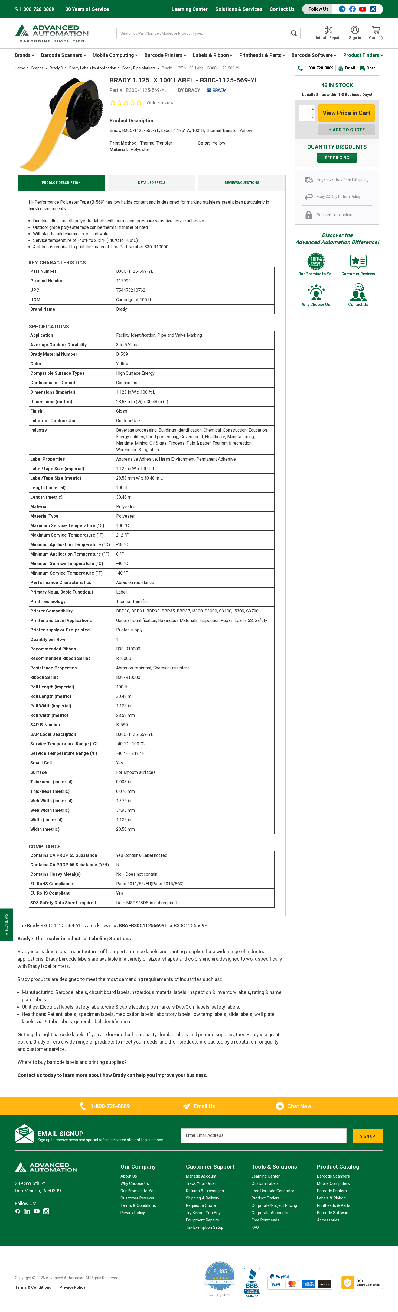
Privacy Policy (132, 1212)
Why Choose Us (134, 1183)
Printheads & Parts (260, 55)
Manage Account (201, 1176)
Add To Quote (349, 129)
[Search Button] (294, 33)
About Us (128, 1176)
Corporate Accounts (270, 1212)
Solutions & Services (238, 9)
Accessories (328, 1220)
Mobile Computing (114, 55)
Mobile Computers (333, 1183)
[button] (6, 925)
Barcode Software (313, 55)
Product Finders (361, 55)
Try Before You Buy (203, 1212)
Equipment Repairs (202, 1220)
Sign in (355, 38)
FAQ (255, 1227)
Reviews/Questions (242, 183)
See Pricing (337, 158)
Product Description (61, 183)
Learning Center (190, 9)
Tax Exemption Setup (204, 1227)
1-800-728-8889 (319, 68)
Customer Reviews (137, 1198)
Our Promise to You (138, 1190)
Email (350, 68)
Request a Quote (201, 1205)
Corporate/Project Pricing (274, 1205)
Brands (23, 55)
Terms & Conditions (138, 1205)
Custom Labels (265, 1183)
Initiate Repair (328, 38)
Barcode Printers (164, 55)
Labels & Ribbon (211, 55)
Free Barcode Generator (273, 1190)
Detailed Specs (151, 183)
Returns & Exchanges (205, 1190)
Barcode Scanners (62, 55)
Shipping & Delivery (202, 1198)
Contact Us (282, 9)
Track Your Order (201, 1183)
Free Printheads (265, 1220)
